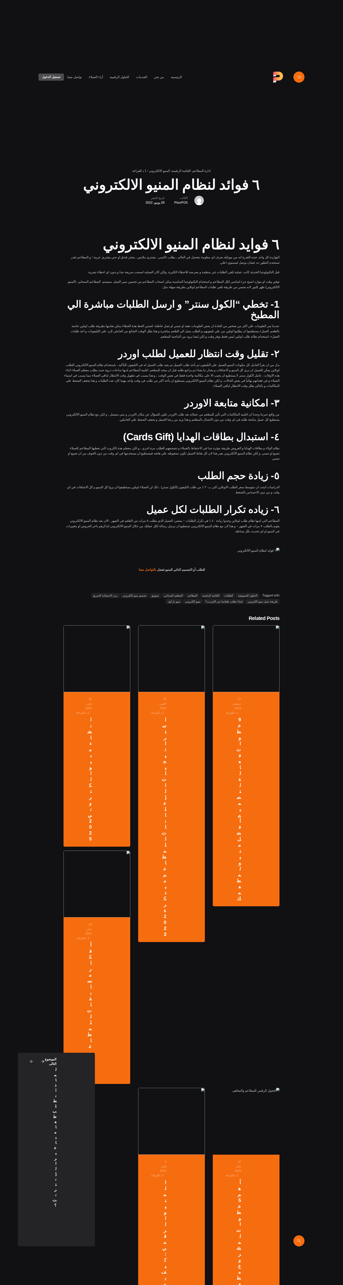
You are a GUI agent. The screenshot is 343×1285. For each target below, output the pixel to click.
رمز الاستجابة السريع (105, 595)
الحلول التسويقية (247, 595)
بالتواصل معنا (147, 569)
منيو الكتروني (192, 601)
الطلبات (228, 595)
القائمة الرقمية (181, 170)
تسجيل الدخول (51, 76)
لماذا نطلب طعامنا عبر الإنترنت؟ (224, 601)
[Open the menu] (298, 77)
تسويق (155, 595)
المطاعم (192, 595)
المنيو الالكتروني (159, 170)
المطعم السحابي (173, 595)
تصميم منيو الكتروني (134, 595)
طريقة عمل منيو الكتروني (262, 601)
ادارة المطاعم (201, 170)
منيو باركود (174, 601)
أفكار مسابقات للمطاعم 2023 (89, 1010)
